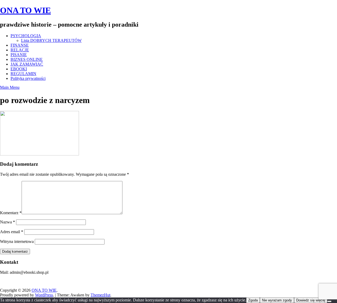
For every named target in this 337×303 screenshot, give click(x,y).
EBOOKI (19, 69)
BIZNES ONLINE (27, 59)
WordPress (44, 295)
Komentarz (11, 213)
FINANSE (20, 45)
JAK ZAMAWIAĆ (27, 64)
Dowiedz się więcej (310, 300)
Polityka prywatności (28, 78)
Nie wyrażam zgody (277, 300)
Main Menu (9, 87)
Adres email (11, 231)
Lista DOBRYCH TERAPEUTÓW (51, 40)
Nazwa (7, 222)
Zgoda (253, 300)
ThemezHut (100, 295)
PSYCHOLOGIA (26, 35)
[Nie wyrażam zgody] (329, 301)
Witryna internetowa (17, 241)
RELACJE (20, 50)
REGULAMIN (23, 73)
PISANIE (19, 54)
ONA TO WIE (25, 10)
